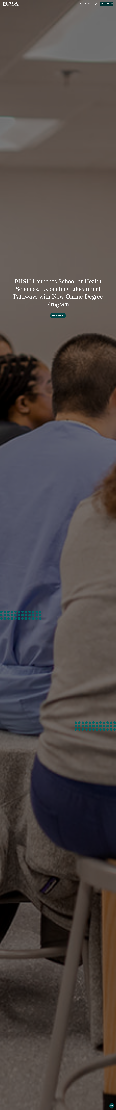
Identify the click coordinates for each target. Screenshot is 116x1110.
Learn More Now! (86, 4)
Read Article (58, 315)
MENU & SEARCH (107, 4)
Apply (95, 4)
